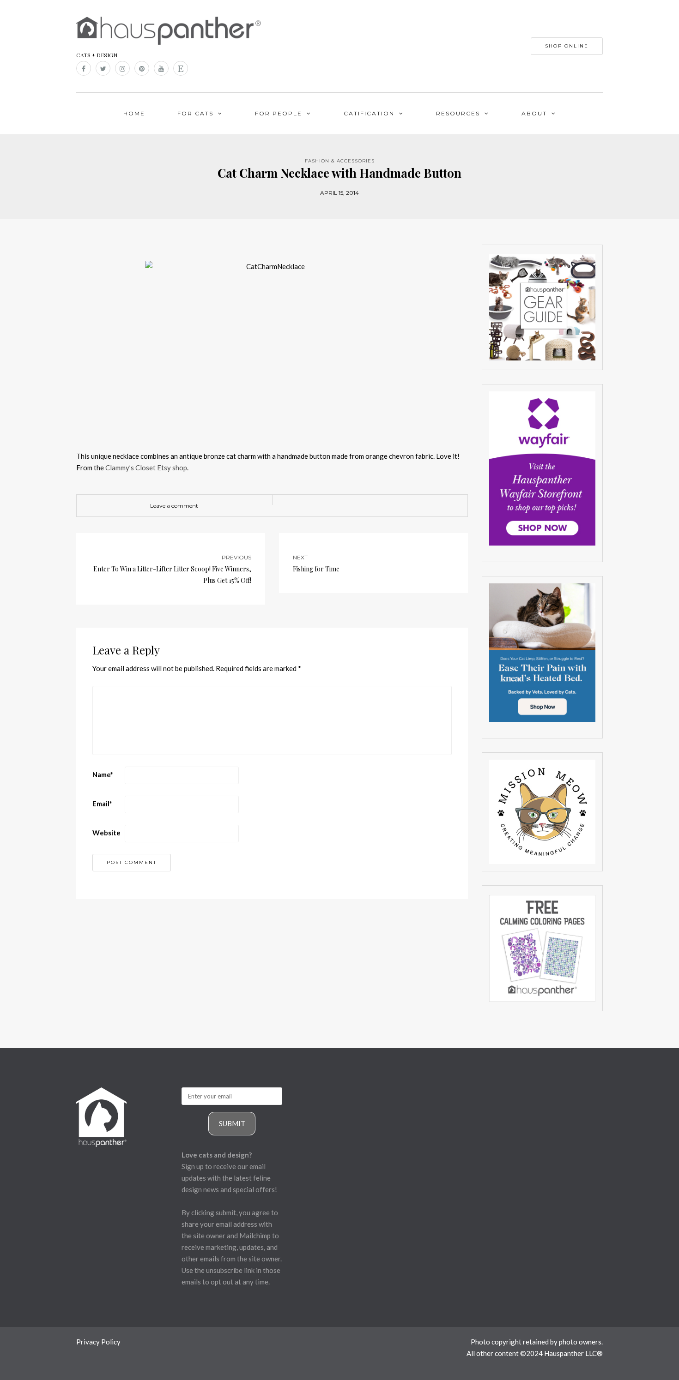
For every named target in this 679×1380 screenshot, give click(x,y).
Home (134, 113)
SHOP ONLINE (566, 46)
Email (102, 803)
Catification (369, 113)
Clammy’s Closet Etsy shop (146, 467)
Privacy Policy (98, 1342)
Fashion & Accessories (340, 161)
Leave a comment (174, 505)
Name (102, 774)
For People (278, 113)
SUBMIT (232, 1123)
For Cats (195, 113)
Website (106, 832)
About (534, 113)
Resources (458, 113)
